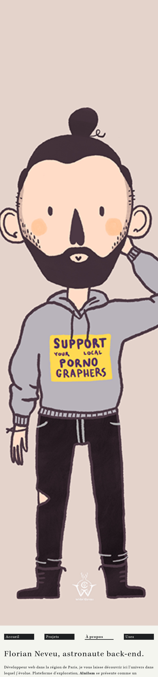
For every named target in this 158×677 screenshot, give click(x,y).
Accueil (12, 636)
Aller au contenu (16, 2)
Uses (129, 636)
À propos (94, 636)
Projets (52, 636)
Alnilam (87, 673)
